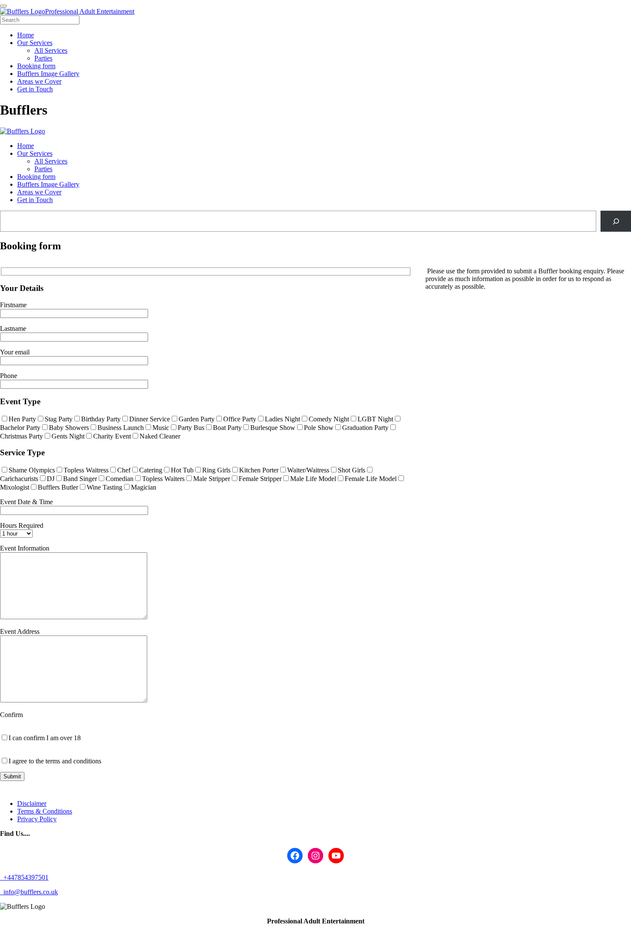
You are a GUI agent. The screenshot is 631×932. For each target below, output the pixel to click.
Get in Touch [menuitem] (35, 89)
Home (25, 145)
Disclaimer (31, 803)
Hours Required (21, 525)
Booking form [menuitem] (36, 66)
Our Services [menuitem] (34, 42)
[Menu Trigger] (3, 6)
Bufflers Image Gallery (48, 184)
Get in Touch (35, 199)
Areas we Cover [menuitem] (39, 81)
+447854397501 (25, 877)
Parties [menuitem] (43, 58)
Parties (43, 168)
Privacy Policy (37, 819)
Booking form (36, 176)
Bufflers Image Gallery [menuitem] (48, 73)
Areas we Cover (39, 192)
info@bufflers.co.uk (30, 892)
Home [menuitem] (25, 35)
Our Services (34, 153)
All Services (50, 161)
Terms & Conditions (44, 811)
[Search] (616, 221)
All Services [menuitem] (50, 50)
